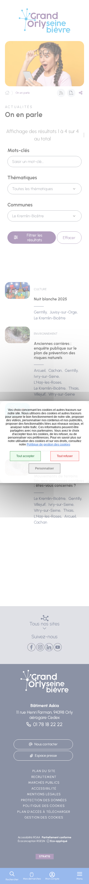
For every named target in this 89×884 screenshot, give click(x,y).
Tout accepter (25, 456)
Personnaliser (44, 468)
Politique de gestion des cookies (48, 444)
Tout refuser (65, 456)
